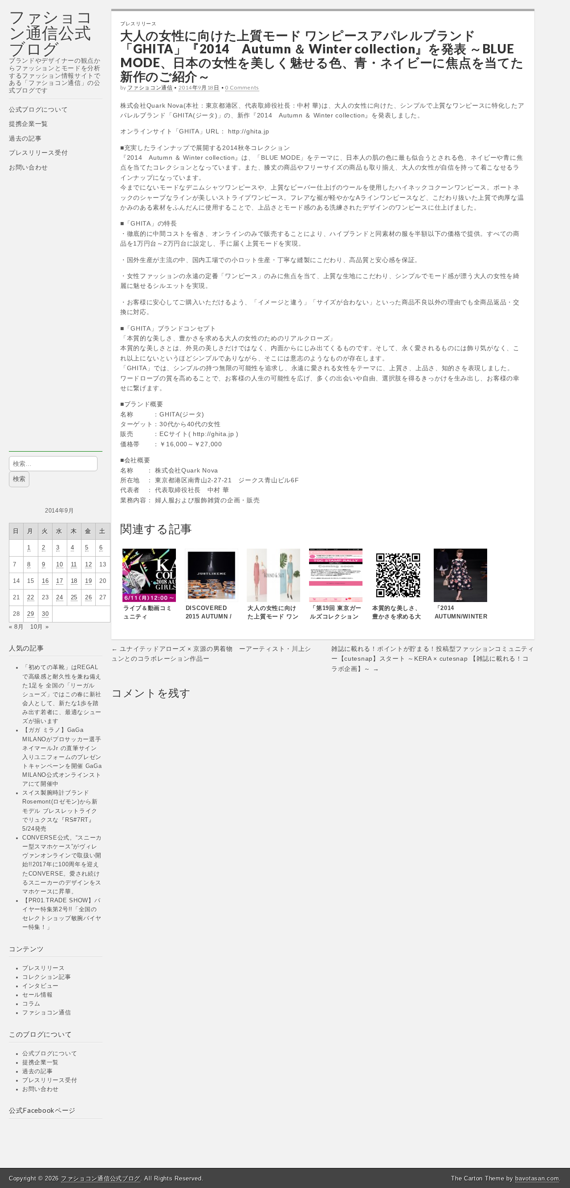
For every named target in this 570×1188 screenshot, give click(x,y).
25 (74, 597)
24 (59, 597)
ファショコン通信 (46, 1013)
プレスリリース (43, 968)
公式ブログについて (38, 109)
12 (88, 565)
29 (30, 614)
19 (88, 581)
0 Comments (242, 87)
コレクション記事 (46, 977)
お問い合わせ (28, 167)
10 (59, 565)
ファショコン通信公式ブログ (51, 33)
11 (74, 565)
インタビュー (40, 986)
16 (45, 581)
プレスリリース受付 (38, 152)
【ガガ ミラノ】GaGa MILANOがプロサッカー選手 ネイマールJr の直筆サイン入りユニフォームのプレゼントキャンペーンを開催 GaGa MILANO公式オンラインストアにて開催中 (62, 757)
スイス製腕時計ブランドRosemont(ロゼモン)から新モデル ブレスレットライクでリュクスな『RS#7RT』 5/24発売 (60, 811)
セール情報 (37, 995)
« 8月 (16, 627)
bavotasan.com (537, 1178)
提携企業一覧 (28, 123)
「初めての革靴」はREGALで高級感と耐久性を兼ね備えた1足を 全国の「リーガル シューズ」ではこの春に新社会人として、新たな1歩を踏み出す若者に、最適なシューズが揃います (62, 694)
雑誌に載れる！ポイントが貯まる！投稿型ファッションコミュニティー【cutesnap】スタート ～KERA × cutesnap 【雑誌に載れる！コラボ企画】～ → (432, 658)
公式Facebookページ (42, 1110)
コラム (31, 1004)
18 (74, 581)
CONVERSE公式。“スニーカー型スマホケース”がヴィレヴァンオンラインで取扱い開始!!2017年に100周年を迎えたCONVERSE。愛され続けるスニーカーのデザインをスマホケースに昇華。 (62, 865)
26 (88, 597)
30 (45, 614)
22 (30, 597)
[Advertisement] (55, 318)
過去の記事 (25, 138)
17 (59, 581)
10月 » (39, 627)
